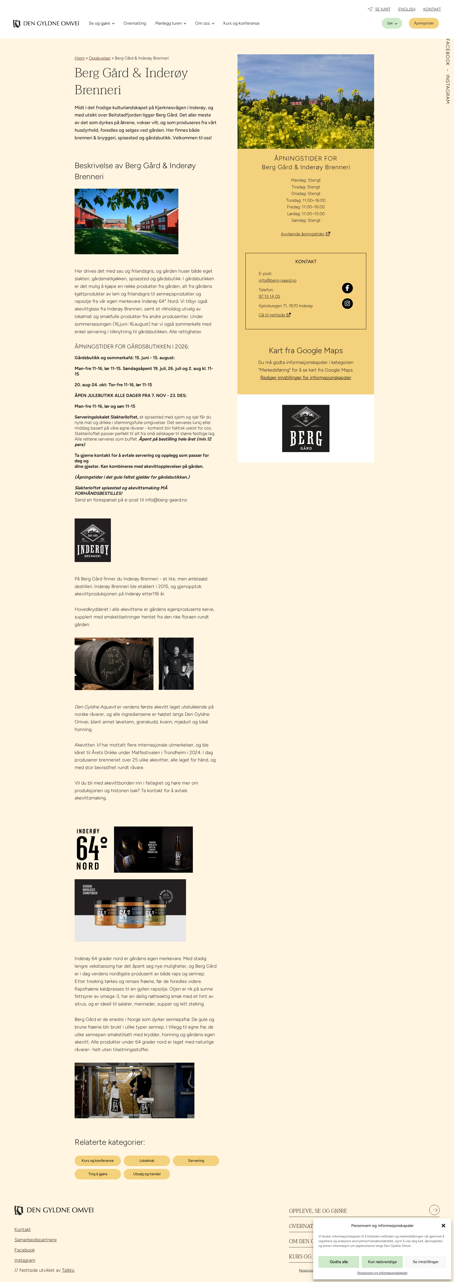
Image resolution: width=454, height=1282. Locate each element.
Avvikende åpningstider (303, 233)
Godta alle (339, 1261)
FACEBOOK (448, 53)
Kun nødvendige (382, 1261)
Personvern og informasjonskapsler (382, 1273)
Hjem (80, 58)
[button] (443, 1225)
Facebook (24, 1250)
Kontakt (22, 1229)
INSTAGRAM (448, 89)
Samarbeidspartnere (35, 1240)
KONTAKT (432, 9)
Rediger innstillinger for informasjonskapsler (305, 377)
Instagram (24, 1260)
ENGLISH (406, 9)
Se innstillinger (425, 1261)
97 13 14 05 (269, 296)
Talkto (68, 1270)
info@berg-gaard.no (277, 280)
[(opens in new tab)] (305, 428)
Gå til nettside (272, 314)
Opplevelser (100, 58)
